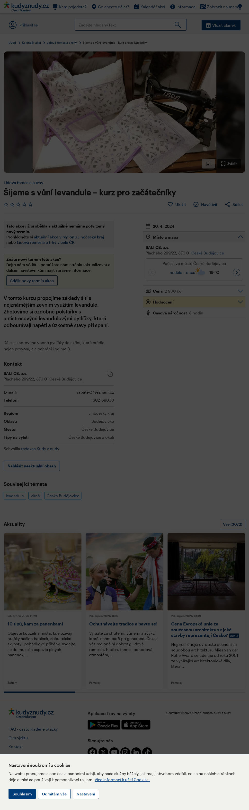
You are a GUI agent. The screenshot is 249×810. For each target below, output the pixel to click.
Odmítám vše (54, 794)
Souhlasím (22, 794)
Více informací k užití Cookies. (122, 779)
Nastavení (86, 794)
